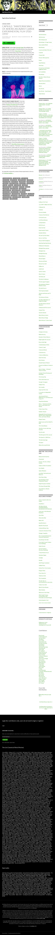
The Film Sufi (42, 432)
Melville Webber (6, 193)
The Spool (41, 442)
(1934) (18, 764)
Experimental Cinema (43, 230)
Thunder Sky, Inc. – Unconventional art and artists (45, 581)
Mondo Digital (42, 258)
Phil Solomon (6, 195)
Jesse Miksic (41, 663)
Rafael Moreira (42, 662)
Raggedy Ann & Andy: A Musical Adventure (35, 888)
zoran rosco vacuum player (45, 602)
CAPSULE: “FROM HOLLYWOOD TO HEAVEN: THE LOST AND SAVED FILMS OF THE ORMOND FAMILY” (45, 150)
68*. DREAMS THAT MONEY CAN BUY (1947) (45, 105)
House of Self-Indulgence (44, 240)
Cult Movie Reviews (43, 220)
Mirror (42, 884)
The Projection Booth (43, 290)
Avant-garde (25, 178)
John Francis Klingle (43, 658)
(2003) (28, 774)
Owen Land (24, 193)
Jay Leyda (22, 186)
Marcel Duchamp (26, 190)
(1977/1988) (32, 887)
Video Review (42, 93)
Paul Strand (31, 193)
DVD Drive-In (42, 225)
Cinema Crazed (42, 347)
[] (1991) (43, 850)
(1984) (27, 773)
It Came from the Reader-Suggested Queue (44, 68)
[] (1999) (24, 758)
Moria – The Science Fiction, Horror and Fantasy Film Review (45, 405)
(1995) (39, 776)
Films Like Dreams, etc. (44, 379)
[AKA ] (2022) (12, 872)
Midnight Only (42, 251)
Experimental (22, 181)
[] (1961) (21, 810)
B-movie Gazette (42, 212)
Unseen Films (42, 310)
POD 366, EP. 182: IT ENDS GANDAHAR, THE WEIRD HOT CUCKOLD (46, 116)
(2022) (11, 881)
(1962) (18, 769)
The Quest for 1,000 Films (44, 437)
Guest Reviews (42, 62)
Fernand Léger (30, 181)
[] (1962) (28, 787)
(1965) (10, 828)
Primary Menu (53, 12)
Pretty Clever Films (43, 409)
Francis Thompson (14, 183)
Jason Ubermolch (43, 677)
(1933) (20, 863)
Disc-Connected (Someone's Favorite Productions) (45, 536)
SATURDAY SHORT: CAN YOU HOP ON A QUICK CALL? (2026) (45, 121)
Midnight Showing (43, 253)
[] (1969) (24, 792)
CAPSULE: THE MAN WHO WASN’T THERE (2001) (45, 156)
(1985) (17, 755)
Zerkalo (45, 884)
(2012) (45, 764)
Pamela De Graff (42, 641)
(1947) (26, 878)
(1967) (27, 762)
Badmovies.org (42, 334)
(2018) (32, 815)
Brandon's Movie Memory (44, 337)
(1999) (23, 791)
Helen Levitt (22, 183)
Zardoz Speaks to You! (44, 600)
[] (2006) (35, 802)
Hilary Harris (30, 183)
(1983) (16, 789)
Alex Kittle (41, 515)
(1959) (7, 836)
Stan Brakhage (25, 197)
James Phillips (42, 666)
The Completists (42, 578)
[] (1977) (31, 800)
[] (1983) (15, 766)
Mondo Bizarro (42, 256)
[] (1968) (39, 778)
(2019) (23, 883)
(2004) (5, 752)
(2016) (45, 794)
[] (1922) (18, 796)
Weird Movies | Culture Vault (45, 320)
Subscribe (5, 739)
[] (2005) (43, 814)
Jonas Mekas (6, 188)
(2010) (39, 762)
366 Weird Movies (7, 12)
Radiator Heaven (42, 411)
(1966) (20, 756)
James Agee (25, 185)
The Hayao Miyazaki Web (44, 486)
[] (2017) (17, 841)
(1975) (27, 764)
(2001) (12, 757)
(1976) (32, 756)
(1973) (16, 762)
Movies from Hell (43, 263)
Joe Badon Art (33, 926)
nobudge (41, 557)
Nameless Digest (42, 555)
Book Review (42, 47)
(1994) (40, 796)
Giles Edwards (42, 648)
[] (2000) (34, 812)
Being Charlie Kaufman (44, 456)
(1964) (32, 782)
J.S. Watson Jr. (18, 185)
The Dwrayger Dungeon (44, 281)
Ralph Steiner (14, 195)
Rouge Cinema (42, 419)
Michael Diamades (43, 643)
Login (3, 725)
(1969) (34, 761)
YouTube (41, 189)
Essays (40, 60)
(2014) (32, 779)
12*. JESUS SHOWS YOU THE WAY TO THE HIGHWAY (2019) (45, 110)
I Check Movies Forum (44, 552)
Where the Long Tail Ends (44, 445)
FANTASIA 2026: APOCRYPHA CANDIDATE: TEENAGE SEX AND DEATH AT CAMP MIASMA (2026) (46, 142)
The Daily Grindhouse (43, 279)
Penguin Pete (42, 103)
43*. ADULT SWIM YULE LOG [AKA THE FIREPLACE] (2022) (45, 134)
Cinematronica (42, 352)
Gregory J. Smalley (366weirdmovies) (21, 36)
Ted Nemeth (5, 198)
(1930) (38, 809)
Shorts (8, 23)
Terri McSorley (42, 661)
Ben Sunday (41, 675)
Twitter (40, 185)
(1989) (42, 783)
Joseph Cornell (14, 188)
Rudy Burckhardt (7, 197)
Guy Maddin (41, 468)
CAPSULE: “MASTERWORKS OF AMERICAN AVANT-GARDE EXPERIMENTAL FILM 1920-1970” (18, 30)
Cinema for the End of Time (45, 530)
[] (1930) (26, 765)
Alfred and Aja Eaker (43, 647)
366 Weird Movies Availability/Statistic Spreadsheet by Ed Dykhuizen (45, 507)
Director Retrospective (44, 57)
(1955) (33, 821)
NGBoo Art (41, 266)
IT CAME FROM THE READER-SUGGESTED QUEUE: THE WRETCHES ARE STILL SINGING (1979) (45, 163)
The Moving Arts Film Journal (45, 434)
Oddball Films (42, 565)
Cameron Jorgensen (43, 656)
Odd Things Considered (44, 562)
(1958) (5, 856)
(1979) (19, 827)
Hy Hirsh (5, 185)
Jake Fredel (41, 649)
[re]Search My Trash (43, 202)
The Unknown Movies (43, 297)
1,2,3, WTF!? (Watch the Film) (45, 204)
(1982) (15, 812)
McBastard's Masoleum (44, 245)
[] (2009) (44, 782)
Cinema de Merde (43, 349)
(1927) (9, 818)
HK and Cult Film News (44, 235)
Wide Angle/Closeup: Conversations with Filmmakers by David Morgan (45, 596)
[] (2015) (36, 872)
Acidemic (41, 209)
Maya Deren (18, 51)
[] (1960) (30, 798)
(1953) (6, 793)
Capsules (4, 23)
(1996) (41, 773)
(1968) (37, 752)
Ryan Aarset (41, 635)
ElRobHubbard (42, 160)
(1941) (15, 797)
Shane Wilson (42, 681)
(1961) (36, 760)
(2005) (43, 792)
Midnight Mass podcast (44, 248)
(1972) (12, 765)
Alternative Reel (42, 517)
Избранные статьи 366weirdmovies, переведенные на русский (45, 624)
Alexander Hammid (7, 178)
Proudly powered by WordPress (14, 933)
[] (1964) (25, 811)
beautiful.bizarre (42, 523)
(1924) (7, 812)
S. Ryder (40, 668)
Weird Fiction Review (43, 587)
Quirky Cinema (42, 271)
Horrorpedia (41, 387)
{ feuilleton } (41, 503)
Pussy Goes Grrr (42, 573)
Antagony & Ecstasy (43, 331)
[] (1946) (17, 761)
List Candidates (42, 71)
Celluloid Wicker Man (44, 528)
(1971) (26, 752)
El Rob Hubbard (42, 653)
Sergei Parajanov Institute (44, 483)
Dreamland (41, 459)
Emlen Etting (14, 181)
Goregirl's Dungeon (43, 382)
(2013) (39, 775)
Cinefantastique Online (44, 344)
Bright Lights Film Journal (44, 339)
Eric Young (41, 683)
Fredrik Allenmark (43, 636)
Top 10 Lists (41, 88)
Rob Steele (41, 672)
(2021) (37, 884)
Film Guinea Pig (42, 377)
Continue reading (9, 173)
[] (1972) (33, 841)
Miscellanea (41, 74)
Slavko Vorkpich (16, 197)
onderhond (41, 269)
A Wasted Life (42, 207)
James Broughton (7, 186)
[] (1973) (25, 806)
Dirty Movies (42, 360)
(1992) (13, 760)
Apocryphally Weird (43, 44)
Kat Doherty (41, 644)
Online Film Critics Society (45, 568)
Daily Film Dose (42, 357)
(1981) (34, 814)
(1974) (30, 827)
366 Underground (43, 39)
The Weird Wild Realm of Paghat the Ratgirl (44, 300)
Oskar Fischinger (16, 193)
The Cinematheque (43, 425)
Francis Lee (5, 183)
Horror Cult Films (43, 238)
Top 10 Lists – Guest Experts (45, 91)
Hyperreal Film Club (43, 389)
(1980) (43, 756)
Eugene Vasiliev (42, 679)
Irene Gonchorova (43, 652)
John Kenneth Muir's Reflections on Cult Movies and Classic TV (46, 397)
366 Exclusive (42, 37)
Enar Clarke (41, 640)
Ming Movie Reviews (43, 401)
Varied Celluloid (42, 312)
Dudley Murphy (6, 181)
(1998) (13, 776)
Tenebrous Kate (42, 575)
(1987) (12, 787)
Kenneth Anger (20, 47)
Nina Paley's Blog (42, 477)
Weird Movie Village (43, 317)
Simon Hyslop (42, 654)
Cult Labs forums (42, 217)
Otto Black (41, 639)
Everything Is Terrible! (44, 539)
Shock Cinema (42, 274)
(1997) (34, 767)
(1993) (13, 758)
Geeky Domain (42, 546)
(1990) (45, 755)
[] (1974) (22, 876)
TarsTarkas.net (42, 276)
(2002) (28, 753)
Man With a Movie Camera (18, 144)
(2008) (15, 767)
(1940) (33, 788)
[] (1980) (32, 875)
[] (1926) (10, 825)
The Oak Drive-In (42, 288)
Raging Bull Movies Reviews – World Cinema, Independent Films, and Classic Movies (45, 415)
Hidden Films (42, 384)
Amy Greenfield (16, 178)
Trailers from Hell (43, 584)
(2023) (19, 887)
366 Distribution (42, 34)
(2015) (12, 784)
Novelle (40, 560)
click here (46, 917)
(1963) (19, 752)
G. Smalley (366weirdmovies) (45, 671)
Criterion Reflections (43, 355)
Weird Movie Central (43, 315)
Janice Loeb (15, 186)
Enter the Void (42, 227)
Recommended (22, 195)
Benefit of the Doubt (43, 525)
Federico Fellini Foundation (45, 465)
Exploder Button (42, 232)
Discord (40, 177)
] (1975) (49, 884)
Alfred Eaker (41, 645)
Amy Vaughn (41, 680)
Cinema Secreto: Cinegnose (45, 612)
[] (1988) (8, 756)
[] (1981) (29, 885)
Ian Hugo (11, 185)
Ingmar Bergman (42, 470)
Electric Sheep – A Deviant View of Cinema (45, 370)
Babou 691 (41, 520)
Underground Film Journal (45, 307)
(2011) (47, 807)
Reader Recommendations (44, 80)
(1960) (37, 847)
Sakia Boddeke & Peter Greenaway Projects (44, 480)
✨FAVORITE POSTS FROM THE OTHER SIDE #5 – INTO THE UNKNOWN (45, 132)
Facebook (41, 181)
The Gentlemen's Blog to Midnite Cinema (44, 285)
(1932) (11, 792)
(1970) (26, 769)
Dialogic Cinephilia (43, 533)
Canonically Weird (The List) (45, 50)
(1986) (9, 794)
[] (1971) (33, 856)
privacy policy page (40, 918)
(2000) (16, 815)
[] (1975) (23, 760)
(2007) (10, 820)
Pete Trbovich (42, 676)
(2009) (27, 755)
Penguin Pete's (42, 570)
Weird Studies (42, 590)
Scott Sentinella (42, 670)
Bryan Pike (41, 667)
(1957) (37, 839)
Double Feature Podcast (44, 362)
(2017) (33, 819)
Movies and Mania (43, 261)
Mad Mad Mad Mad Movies (45, 243)
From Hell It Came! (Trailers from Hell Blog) (45, 543)
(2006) (43, 765)
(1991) (44, 761)
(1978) (35, 801)
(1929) (16, 770)
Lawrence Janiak (7, 190)
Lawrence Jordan (16, 190)
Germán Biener (42, 638)
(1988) (35, 755)
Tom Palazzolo (13, 198)
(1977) (12, 752)
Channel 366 (41, 55)
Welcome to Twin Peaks (44, 592)
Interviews (41, 65)
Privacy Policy (4, 933)
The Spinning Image (43, 440)
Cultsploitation (42, 222)
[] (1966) (27, 775)
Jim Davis (28, 186)
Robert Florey (30, 195)
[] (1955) (19, 779)
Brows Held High (42, 342)
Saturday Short (42, 83)
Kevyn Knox (41, 659)
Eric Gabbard (42, 650)
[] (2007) (24, 861)
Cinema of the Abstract (44, 214)
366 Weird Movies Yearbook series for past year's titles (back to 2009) (46, 708)
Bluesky (40, 175)
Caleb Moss (41, 665)
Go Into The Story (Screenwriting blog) (43, 549)
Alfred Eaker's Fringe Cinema (45, 42)
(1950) (49, 824)
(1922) (29, 823)
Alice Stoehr (41, 674)
